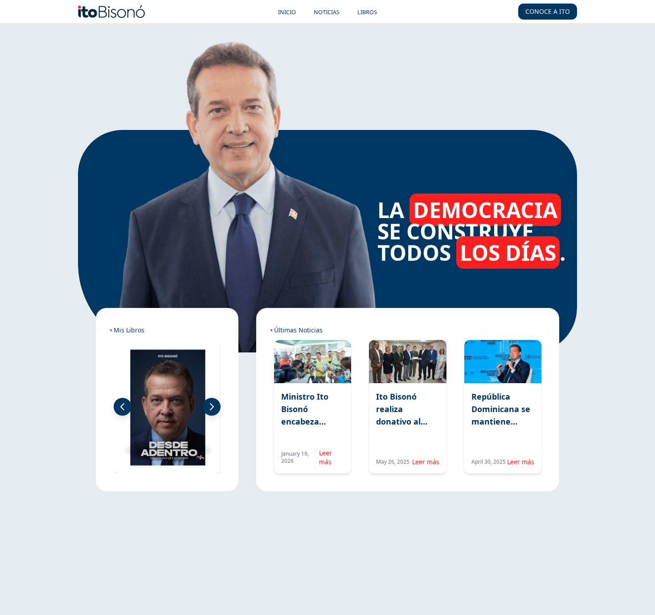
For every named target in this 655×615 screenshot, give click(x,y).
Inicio (287, 12)
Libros (367, 12)
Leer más (325, 457)
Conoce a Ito (547, 11)
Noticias (327, 12)
